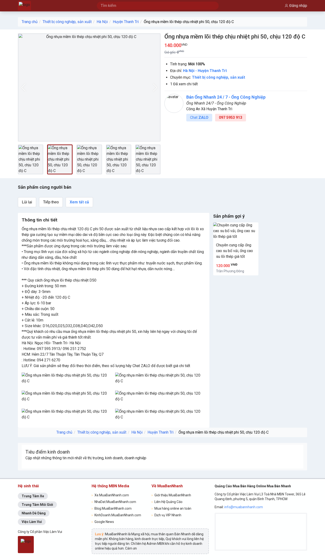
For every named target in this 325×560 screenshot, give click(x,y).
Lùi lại (27, 202)
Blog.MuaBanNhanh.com (112, 508)
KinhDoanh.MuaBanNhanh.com (116, 515)
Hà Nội (102, 21)
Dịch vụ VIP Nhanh (166, 515)
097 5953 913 (230, 117)
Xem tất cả (79, 202)
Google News (103, 522)
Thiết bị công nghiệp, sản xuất (67, 21)
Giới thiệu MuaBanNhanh (171, 495)
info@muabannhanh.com (243, 507)
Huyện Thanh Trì (126, 21)
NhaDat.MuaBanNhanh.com (114, 502)
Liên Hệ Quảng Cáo (167, 502)
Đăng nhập (298, 5)
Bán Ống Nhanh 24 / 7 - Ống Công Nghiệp (226, 97)
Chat (199, 117)
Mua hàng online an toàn (171, 508)
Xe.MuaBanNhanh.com (110, 495)
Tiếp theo (51, 202)
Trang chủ (30, 21)
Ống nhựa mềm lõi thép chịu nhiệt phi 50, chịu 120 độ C (189, 21)
